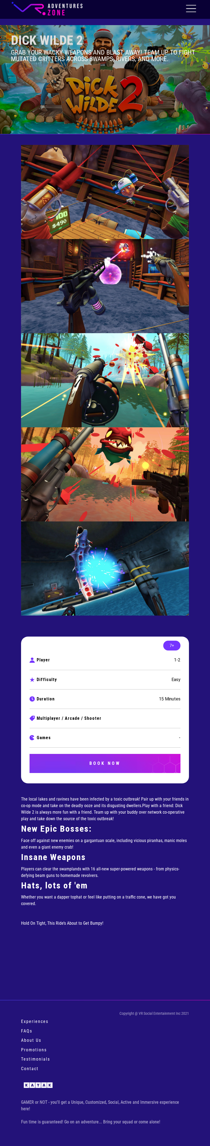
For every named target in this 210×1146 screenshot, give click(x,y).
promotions (34, 1049)
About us (31, 1040)
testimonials (35, 1059)
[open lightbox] (105, 192)
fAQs (26, 1031)
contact (30, 1068)
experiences (34, 1021)
